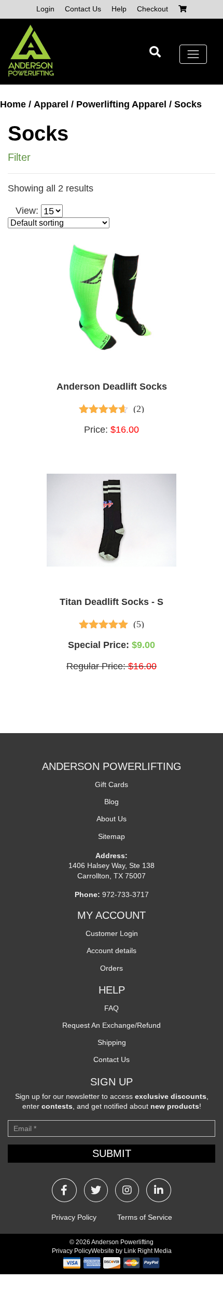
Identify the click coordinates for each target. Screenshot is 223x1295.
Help (119, 9)
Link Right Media (148, 1251)
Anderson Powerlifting (122, 1242)
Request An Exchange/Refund (111, 1025)
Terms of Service (144, 1217)
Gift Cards (111, 784)
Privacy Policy (73, 1217)
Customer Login (112, 933)
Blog (111, 801)
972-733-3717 (125, 894)
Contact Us (83, 9)
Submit (111, 1153)
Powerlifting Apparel (121, 104)
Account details (111, 950)
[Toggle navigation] (193, 54)
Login (45, 9)
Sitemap (111, 836)
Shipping (111, 1042)
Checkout (152, 9)
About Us (111, 819)
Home (13, 104)
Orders (111, 968)
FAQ (111, 1008)
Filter (19, 157)
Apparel (51, 104)
